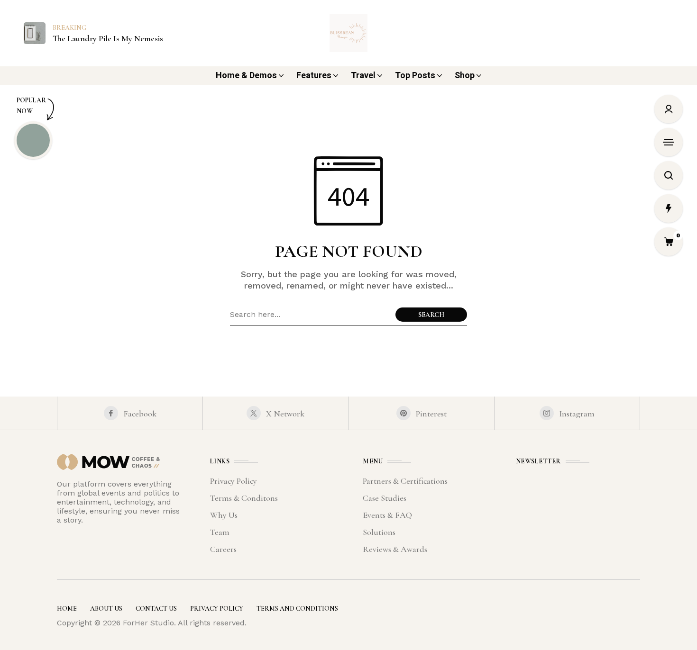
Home (67, 609)
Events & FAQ (387, 515)
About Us (106, 609)
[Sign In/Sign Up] (668, 109)
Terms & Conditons (244, 498)
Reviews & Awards (395, 549)
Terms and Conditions (297, 609)
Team (219, 532)
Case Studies (384, 498)
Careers (223, 549)
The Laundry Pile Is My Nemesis (108, 39)
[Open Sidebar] (668, 142)
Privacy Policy (233, 481)
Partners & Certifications (405, 481)
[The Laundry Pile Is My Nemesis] (35, 32)
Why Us (224, 515)
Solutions (379, 532)
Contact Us (156, 609)
